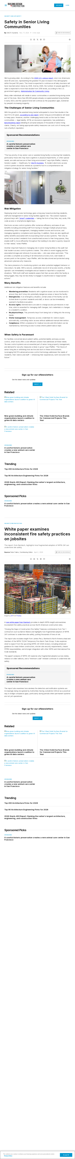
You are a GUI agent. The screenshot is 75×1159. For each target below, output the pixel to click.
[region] (37, 1155)
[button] (5, 5)
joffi (12, 615)
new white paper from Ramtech (18, 622)
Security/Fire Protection (13, 523)
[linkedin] (34, 39)
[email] (44, 39)
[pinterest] (41, 39)
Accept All (66, 1155)
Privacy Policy (8, 1155)
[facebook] (31, 39)
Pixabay (19, 615)
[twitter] (37, 39)
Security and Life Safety (12, 16)
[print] (70, 39)
